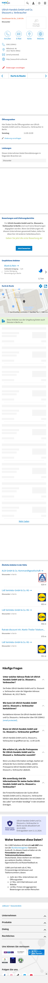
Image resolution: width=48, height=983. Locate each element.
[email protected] (10, 720)
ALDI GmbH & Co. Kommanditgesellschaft (21, 570)
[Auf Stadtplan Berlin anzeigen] (45, 286)
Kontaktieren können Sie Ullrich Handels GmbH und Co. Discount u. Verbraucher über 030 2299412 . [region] (24, 717)
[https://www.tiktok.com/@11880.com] (18, 975)
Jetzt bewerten (24, 248)
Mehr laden (24, 521)
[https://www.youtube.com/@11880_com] (31, 975)
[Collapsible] (43, 680)
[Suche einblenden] (27, 3)
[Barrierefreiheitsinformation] (39, 3)
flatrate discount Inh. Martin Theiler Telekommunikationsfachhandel (24, 629)
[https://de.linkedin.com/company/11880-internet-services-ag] (24, 975)
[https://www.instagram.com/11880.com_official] (11, 975)
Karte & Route (18, 75)
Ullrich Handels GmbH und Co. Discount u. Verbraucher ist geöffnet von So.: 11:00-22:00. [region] (21, 739)
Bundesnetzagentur (20, 847)
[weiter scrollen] (46, 75)
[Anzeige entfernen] (46, 974)
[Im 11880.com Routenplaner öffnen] (40, 285)
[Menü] (45, 3)
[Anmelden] (33, 3)
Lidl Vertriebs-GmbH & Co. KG (15, 590)
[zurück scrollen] (2, 75)
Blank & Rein (10, 265)
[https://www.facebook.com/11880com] (4, 975)
